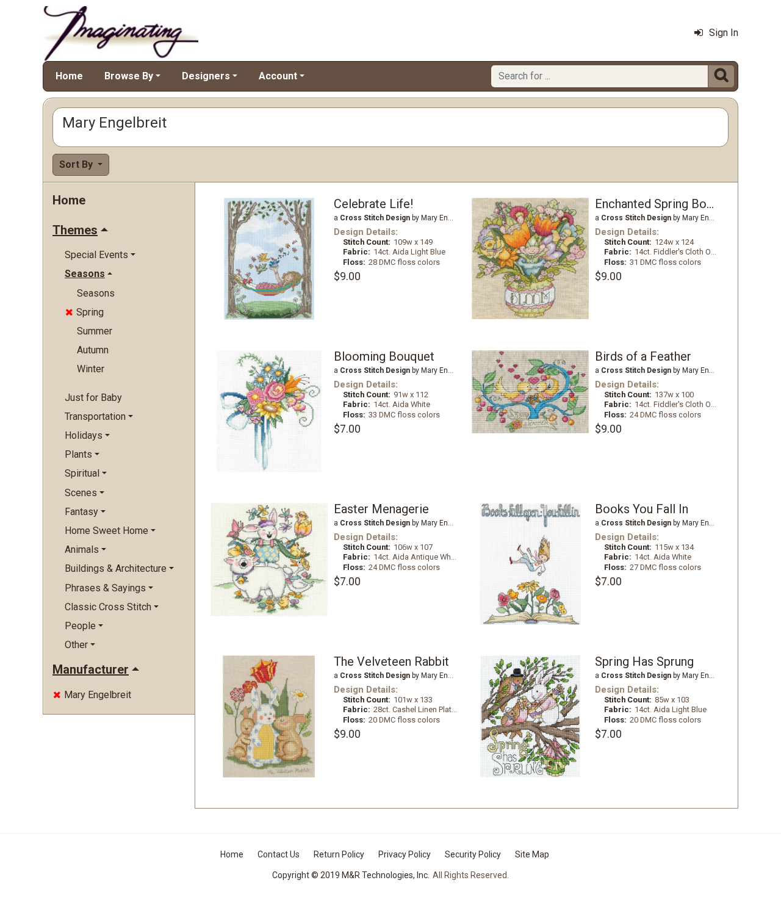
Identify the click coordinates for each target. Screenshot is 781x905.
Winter (90, 369)
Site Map (532, 854)
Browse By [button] (128, 76)
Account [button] (278, 76)
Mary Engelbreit (92, 695)
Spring (84, 312)
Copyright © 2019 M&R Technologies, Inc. (351, 875)
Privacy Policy (404, 854)
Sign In (723, 32)
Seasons (96, 293)
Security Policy (473, 854)
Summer (94, 331)
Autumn (93, 350)
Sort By (77, 164)
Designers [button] (206, 76)
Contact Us (278, 854)
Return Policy (339, 854)
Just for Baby (93, 397)
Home (69, 76)
